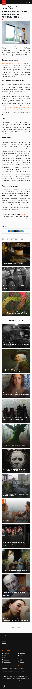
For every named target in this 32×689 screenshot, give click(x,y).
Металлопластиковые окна (11, 63)
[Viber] (19, 231)
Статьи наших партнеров (19, 223)
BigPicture (11, 7)
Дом (11, 8)
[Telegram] (23, 231)
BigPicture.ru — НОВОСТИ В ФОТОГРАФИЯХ (13, 668)
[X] (15, 231)
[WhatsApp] (21, 231)
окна (6, 226)
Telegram (23, 214)
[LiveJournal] (17, 231)
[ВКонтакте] (9, 231)
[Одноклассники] (11, 231)
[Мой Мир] (13, 231)
